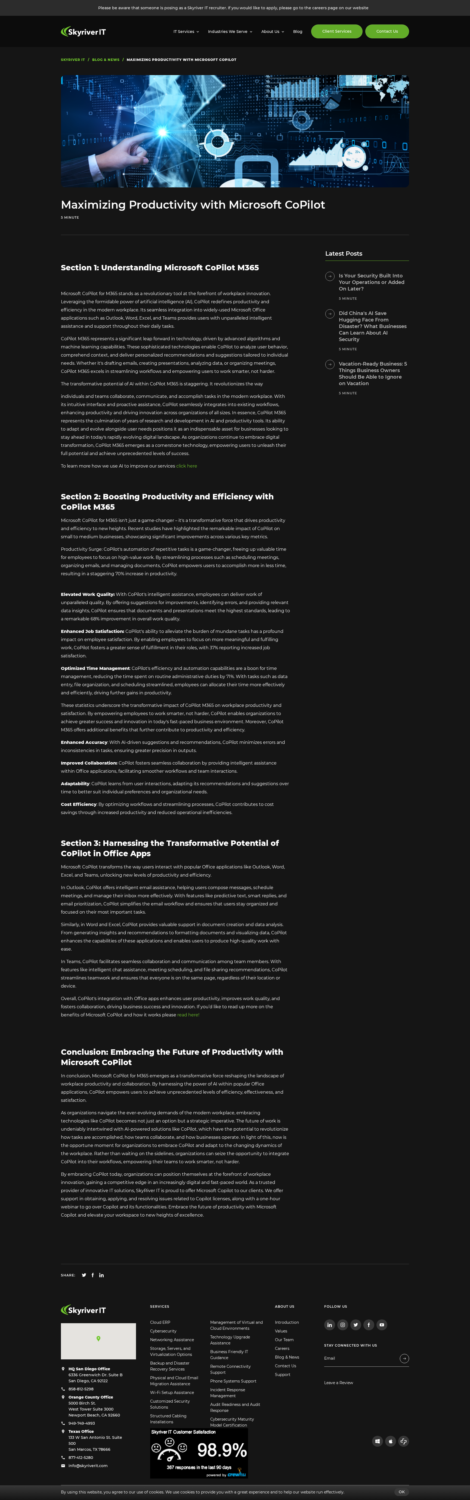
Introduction (287, 1322)
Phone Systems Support (233, 1381)
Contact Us (387, 31)
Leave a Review (338, 1382)
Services (159, 1306)
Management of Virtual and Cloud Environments (236, 1325)
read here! (187, 1014)
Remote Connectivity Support (230, 1369)
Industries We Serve (228, 31)
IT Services (184, 31)
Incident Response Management (227, 1392)
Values (281, 1331)
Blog (297, 31)
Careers (282, 1348)
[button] (98, 1338)
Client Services (336, 31)
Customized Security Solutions (170, 1404)
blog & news (106, 59)
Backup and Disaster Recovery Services (170, 1366)
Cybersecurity (163, 1331)
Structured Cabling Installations (168, 1419)
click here (186, 466)
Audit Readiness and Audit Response (235, 1407)
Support (282, 1374)
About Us (270, 31)
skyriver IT (73, 59)
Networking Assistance (172, 1339)
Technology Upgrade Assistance (230, 1340)
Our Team (284, 1339)
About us (285, 1306)
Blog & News (287, 1357)
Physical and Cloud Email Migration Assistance (174, 1380)
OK (402, 1491)
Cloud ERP (160, 1322)
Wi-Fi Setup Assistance (172, 1392)
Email (329, 1358)
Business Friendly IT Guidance (229, 1354)
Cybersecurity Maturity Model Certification (232, 1422)
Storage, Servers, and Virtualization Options (171, 1351)
